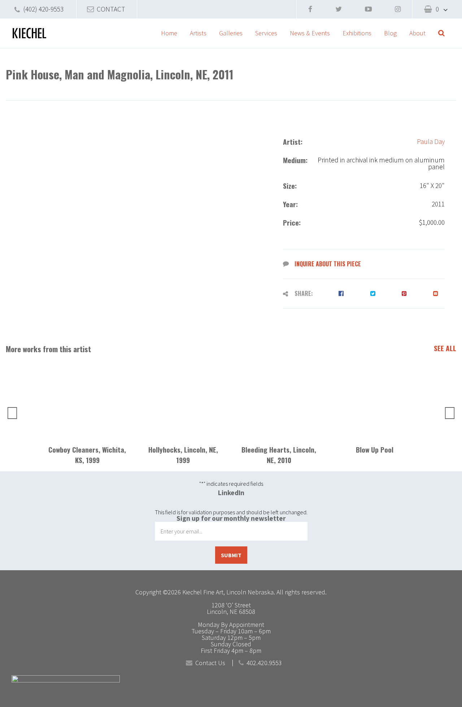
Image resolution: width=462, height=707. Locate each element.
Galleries (231, 33)
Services (266, 33)
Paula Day (431, 141)
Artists (198, 33)
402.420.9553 (264, 663)
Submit (231, 555)
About (417, 33)
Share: (304, 293)
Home (169, 33)
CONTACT (111, 9)
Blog (390, 33)
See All (445, 348)
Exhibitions (357, 33)
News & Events (310, 33)
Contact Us (210, 663)
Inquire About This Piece (328, 263)
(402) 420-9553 (43, 9)
